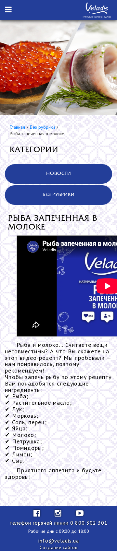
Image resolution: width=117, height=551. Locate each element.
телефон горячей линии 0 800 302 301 (58, 522)
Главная (17, 127)
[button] (8, 10)
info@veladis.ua (58, 540)
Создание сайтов (59, 547)
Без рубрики (42, 127)
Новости (58, 174)
